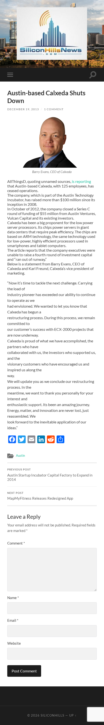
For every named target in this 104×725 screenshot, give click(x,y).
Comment (16, 543)
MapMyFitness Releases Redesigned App (40, 496)
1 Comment (54, 109)
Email (12, 620)
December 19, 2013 (23, 109)
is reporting (81, 181)
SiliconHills (52, 715)
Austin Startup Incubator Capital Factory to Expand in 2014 (49, 475)
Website (14, 643)
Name (13, 597)
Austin (20, 455)
